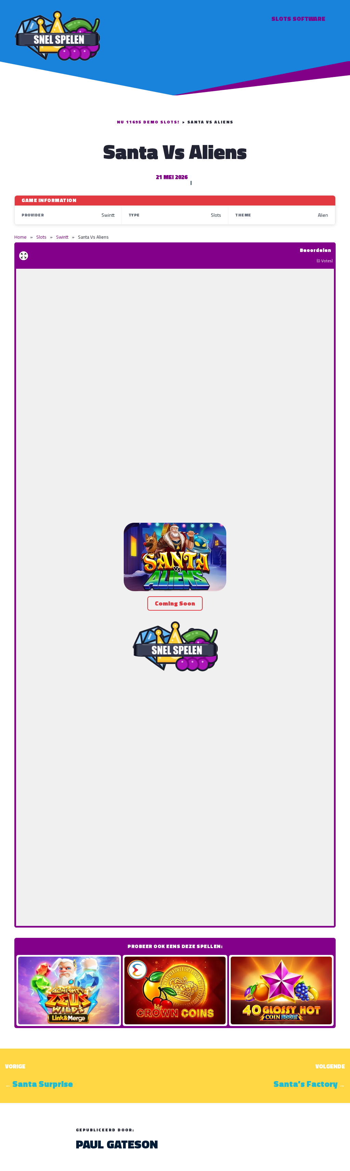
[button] (175, 557)
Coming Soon (175, 603)
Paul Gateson (117, 1144)
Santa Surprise (42, 1083)
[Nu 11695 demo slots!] (57, 34)
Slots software (298, 18)
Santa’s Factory (305, 1083)
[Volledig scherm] (23, 255)
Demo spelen (68, 990)
